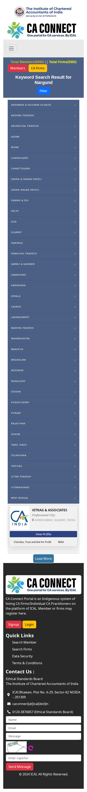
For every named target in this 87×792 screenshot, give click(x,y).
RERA (61, 542)
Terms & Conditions (27, 663)
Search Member (24, 642)
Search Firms (22, 649)
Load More (43, 558)
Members (17, 68)
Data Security (22, 656)
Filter (43, 91)
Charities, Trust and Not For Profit (32, 542)
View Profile (43, 534)
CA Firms (38, 68)
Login (29, 624)
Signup (13, 624)
